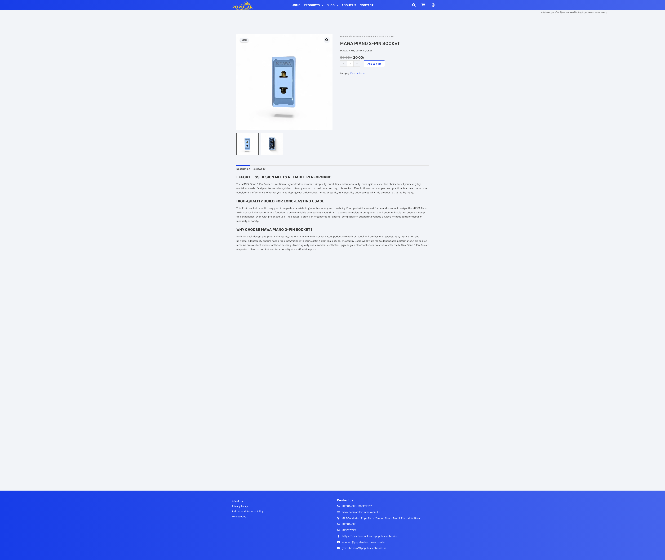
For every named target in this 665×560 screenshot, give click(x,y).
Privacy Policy (240, 506)
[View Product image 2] (272, 144)
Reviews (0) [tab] (259, 168)
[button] (321, 5)
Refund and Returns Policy (247, 511)
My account (239, 516)
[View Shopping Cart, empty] (423, 5)
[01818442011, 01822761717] (354, 506)
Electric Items (356, 36)
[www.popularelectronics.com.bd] (358, 512)
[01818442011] (346, 524)
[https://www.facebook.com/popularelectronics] (367, 536)
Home (343, 36)
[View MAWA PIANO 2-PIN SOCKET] (247, 144)
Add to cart (374, 63)
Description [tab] (243, 168)
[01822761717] (346, 530)
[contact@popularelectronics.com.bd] (361, 542)
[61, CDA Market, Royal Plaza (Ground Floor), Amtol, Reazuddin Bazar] (379, 518)
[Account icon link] (433, 5)
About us (237, 501)
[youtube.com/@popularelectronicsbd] (362, 548)
